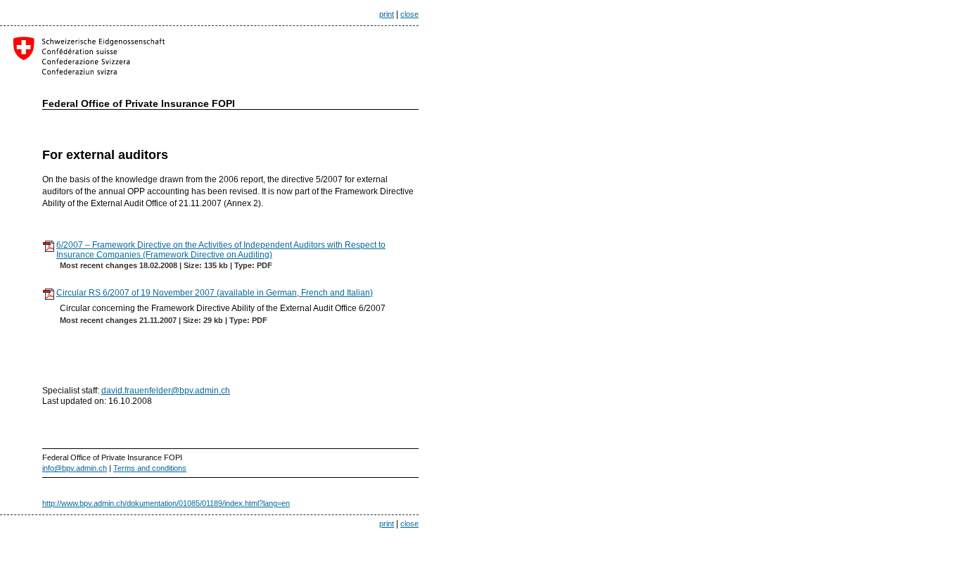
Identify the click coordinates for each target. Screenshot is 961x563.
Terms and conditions (149, 468)
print (386, 14)
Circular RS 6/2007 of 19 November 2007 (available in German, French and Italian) (214, 293)
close (409, 14)
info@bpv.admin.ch (74, 468)
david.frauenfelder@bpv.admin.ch (165, 391)
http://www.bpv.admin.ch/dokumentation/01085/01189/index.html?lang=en (166, 503)
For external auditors (105, 155)
